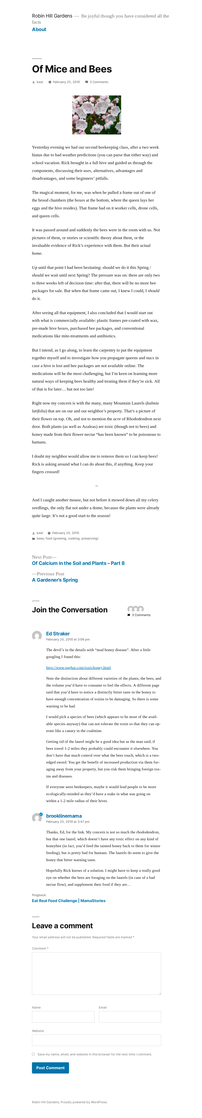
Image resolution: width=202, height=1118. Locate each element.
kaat (40, 82)
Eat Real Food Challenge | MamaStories (69, 900)
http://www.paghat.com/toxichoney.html (78, 667)
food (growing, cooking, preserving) (72, 538)
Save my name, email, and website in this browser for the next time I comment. (94, 1054)
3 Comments (99, 82)
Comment (40, 948)
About (39, 29)
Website (38, 1031)
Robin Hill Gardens (52, 16)
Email (103, 1007)
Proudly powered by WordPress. (84, 1102)
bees (40, 538)
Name (36, 1007)
